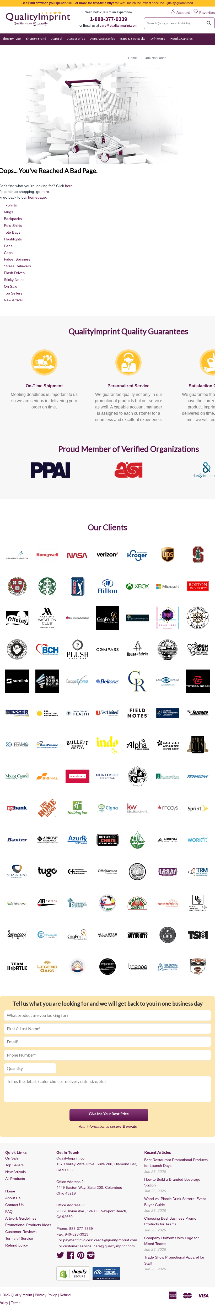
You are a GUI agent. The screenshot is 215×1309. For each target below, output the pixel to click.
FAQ (9, 1211)
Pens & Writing (58, 49)
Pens (8, 246)
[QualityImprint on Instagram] (91, 1257)
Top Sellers (13, 293)
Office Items (34, 49)
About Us (12, 1198)
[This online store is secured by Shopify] (73, 1273)
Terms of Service (19, 1238)
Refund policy (16, 1245)
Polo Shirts (13, 225)
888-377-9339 (81, 1228)
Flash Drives (14, 273)
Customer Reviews (20, 1232)
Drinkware (157, 39)
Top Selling (118, 49)
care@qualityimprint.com (118, 25)
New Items (98, 49)
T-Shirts (10, 205)
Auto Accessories (102, 39)
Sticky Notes (14, 280)
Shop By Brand (36, 39)
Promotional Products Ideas (28, 1225)
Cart (206, 49)
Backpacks (13, 219)
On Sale (79, 49)
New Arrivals (15, 1172)
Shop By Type (12, 39)
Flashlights (13, 239)
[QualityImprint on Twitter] (60, 1257)
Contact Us (14, 1205)
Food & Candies (181, 39)
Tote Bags (12, 232)
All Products (15, 1179)
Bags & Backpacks (132, 39)
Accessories (76, 39)
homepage (37, 197)
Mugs (8, 212)
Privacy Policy (46, 1295)
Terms (15, 1303)
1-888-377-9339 (108, 19)
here (69, 186)
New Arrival (13, 300)
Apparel (56, 39)
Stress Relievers (17, 266)
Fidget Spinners (17, 259)
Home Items (11, 49)
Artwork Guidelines (20, 1218)
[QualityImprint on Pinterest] (81, 1257)
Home (10, 1191)
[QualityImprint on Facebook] (70, 1257)
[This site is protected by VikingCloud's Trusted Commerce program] (106, 1273)
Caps (8, 253)
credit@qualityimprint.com (115, 1240)
